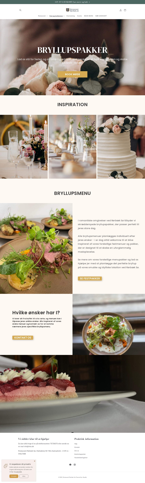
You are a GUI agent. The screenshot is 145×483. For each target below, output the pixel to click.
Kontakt (77, 447)
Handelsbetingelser (81, 457)
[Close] (35, 461)
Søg (75, 444)
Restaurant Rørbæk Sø (69, 477)
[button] (20, 10)
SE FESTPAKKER (90, 278)
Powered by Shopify (81, 477)
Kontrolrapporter (80, 454)
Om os (76, 451)
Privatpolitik (18, 472)
